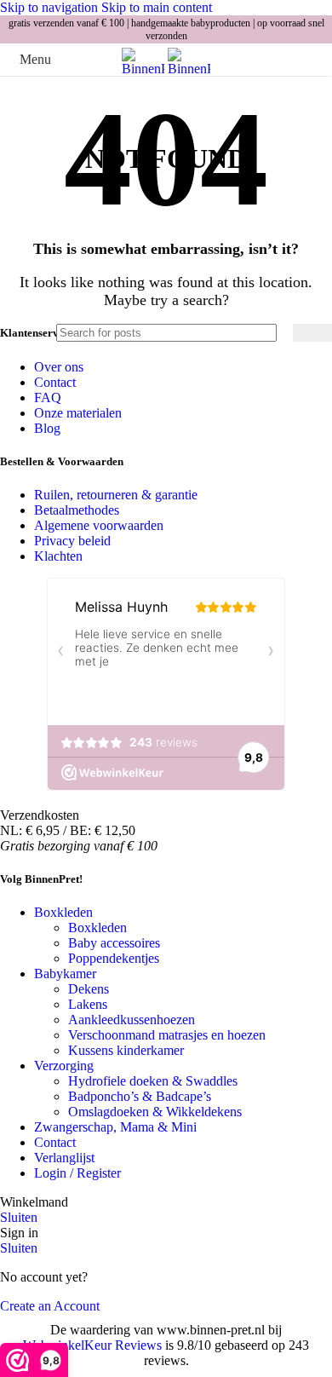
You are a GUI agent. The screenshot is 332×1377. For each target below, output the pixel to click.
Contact (55, 382)
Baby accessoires (114, 943)
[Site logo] (145, 68)
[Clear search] (276, 333)
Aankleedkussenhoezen (131, 1019)
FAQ (47, 397)
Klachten (58, 556)
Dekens (88, 989)
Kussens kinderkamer (126, 1050)
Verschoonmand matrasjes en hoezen (167, 1035)
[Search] (312, 333)
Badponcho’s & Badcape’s (139, 1096)
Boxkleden (97, 927)
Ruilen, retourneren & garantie (115, 494)
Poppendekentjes (113, 958)
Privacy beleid (72, 540)
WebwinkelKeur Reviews (92, 1345)
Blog (47, 428)
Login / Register (77, 1173)
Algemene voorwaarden (98, 525)
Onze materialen (78, 413)
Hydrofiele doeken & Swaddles (153, 1081)
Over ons (58, 367)
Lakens (87, 1004)
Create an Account (50, 1306)
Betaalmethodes (76, 510)
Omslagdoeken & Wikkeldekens (155, 1111)
